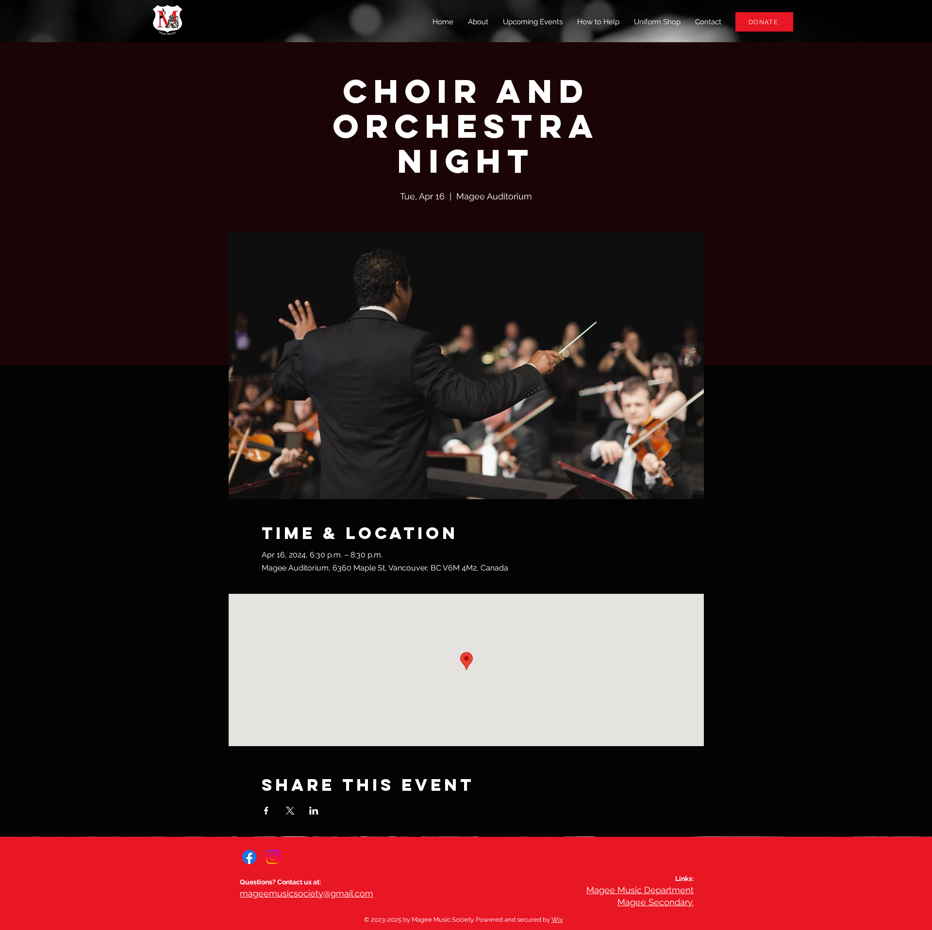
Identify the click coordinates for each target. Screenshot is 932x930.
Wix (557, 919)
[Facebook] (249, 857)
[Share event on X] (290, 811)
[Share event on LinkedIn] (313, 811)
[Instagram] (273, 857)
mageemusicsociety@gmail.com (306, 893)
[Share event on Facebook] (266, 811)
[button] (598, 22)
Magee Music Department (640, 890)
